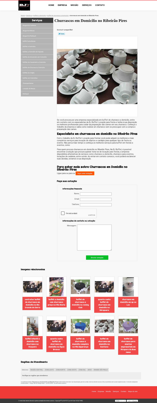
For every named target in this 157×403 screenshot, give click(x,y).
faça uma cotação (85, 173)
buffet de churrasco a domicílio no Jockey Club (80, 303)
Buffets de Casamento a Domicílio (34, 62)
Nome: (77, 194)
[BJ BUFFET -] (32, 5)
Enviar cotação (97, 258)
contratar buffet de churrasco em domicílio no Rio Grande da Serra (32, 303)
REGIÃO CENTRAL (37, 370)
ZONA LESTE (49, 370)
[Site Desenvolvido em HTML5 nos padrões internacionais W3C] (120, 401)
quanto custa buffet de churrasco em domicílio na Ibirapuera (104, 304)
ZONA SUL (82, 370)
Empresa (62, 5)
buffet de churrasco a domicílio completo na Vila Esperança (80, 343)
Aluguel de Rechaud (29, 36)
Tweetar (61, 33)
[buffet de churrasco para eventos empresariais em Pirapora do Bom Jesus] (128, 326)
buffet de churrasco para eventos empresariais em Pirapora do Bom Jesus (128, 345)
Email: (77, 199)
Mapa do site (132, 391)
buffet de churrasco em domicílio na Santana (104, 343)
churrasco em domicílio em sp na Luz (128, 302)
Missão (74, 5)
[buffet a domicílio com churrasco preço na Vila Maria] (56, 287)
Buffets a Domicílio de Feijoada (33, 52)
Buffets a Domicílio (29, 46)
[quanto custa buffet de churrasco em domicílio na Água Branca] (56, 326)
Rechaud (26, 94)
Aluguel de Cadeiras (29, 25)
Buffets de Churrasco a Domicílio (34, 67)
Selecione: (25, 370)
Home (51, 5)
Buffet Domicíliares (29, 41)
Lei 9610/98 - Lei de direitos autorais (56, 383)
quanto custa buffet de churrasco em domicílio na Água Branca (56, 344)
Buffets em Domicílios (30, 78)
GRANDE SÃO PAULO (101, 370)
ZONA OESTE (72, 370)
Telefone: (76, 204)
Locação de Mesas (29, 88)
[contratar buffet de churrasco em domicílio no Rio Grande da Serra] (32, 287)
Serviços (87, 5)
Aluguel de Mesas (29, 31)
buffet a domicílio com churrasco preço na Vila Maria (56, 302)
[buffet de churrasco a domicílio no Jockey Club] (80, 287)
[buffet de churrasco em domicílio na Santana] (104, 326)
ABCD (90, 370)
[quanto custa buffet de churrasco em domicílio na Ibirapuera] (104, 287)
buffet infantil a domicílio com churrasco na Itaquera (32, 343)
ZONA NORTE (60, 370)
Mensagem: (72, 226)
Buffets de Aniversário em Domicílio (35, 57)
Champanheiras (28, 83)
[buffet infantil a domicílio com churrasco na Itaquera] (32, 326)
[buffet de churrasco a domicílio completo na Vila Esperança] (80, 326)
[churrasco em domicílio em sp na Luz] (128, 287)
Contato (100, 5)
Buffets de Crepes (28, 73)
